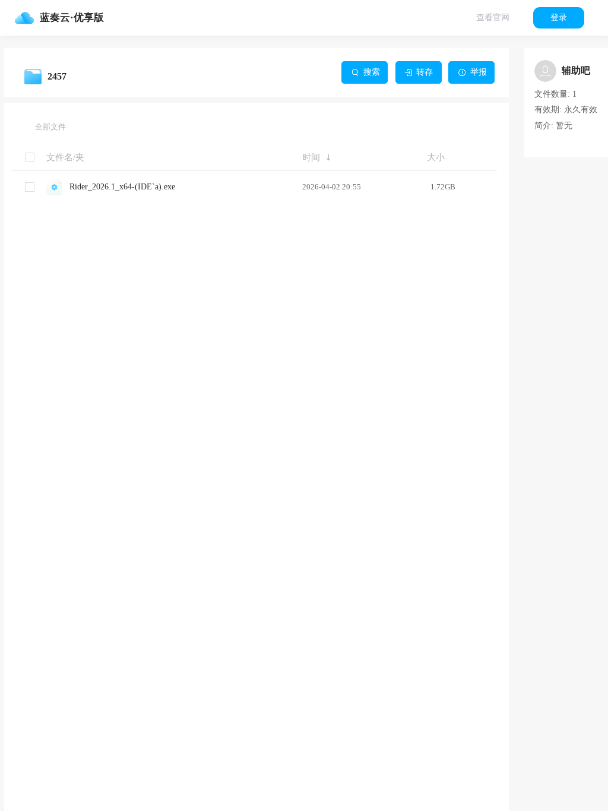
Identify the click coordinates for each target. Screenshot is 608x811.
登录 (558, 17)
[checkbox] (29, 187)
